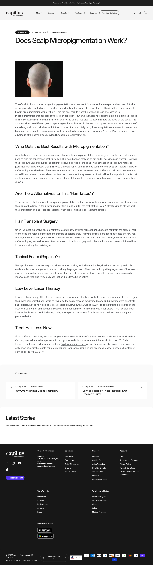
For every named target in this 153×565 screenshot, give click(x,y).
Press (39, 512)
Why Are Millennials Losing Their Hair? (37, 390)
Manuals (95, 476)
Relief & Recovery (72, 464)
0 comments (22, 373)
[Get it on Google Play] (45, 536)
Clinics (94, 504)
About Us (95, 456)
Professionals (42, 504)
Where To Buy (70, 472)
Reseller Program (99, 496)
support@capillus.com (46, 466)
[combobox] (76, 557)
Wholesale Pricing (99, 500)
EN (76, 558)
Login (122, 456)
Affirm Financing (98, 464)
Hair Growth (69, 456)
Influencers (41, 496)
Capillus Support (98, 460)
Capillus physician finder (73, 344)
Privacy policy (21, 561)
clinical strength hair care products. (47, 348)
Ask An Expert (97, 472)
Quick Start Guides (99, 480)
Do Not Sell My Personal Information (129, 473)
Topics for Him (22, 32)
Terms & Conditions (127, 468)
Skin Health (69, 460)
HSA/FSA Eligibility (99, 468)
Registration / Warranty (129, 460)
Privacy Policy (125, 464)
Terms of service (32, 561)
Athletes (40, 508)
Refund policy (10, 561)
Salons (95, 508)
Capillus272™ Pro (110, 308)
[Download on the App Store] (44, 530)
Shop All (68, 468)
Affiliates (40, 500)
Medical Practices (99, 512)
